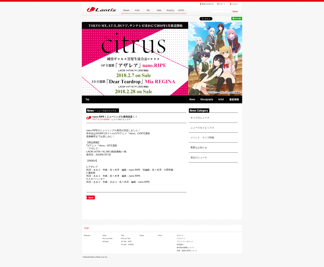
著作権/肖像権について (185, 247)
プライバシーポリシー (185, 241)
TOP (87, 99)
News (192, 99)
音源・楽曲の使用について (187, 250)
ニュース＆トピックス (202, 127)
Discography (207, 99)
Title (122, 235)
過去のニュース (199, 157)
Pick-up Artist (107, 238)
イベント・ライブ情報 (202, 137)
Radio (142, 235)
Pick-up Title (125, 238)
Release (87, 235)
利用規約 (180, 244)
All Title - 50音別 (127, 244)
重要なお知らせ (199, 147)
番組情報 (234, 99)
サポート (180, 235)
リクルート (181, 238)
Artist (221, 99)
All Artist (105, 241)
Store (160, 235)
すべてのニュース (200, 117)
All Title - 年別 (126, 241)
